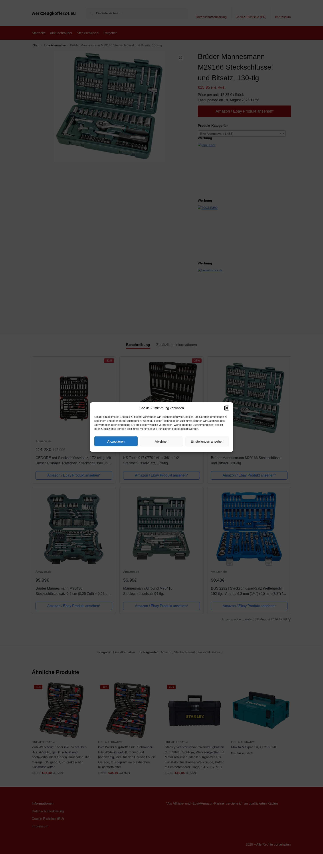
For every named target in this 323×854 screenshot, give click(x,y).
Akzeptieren (116, 441)
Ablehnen (161, 441)
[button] (226, 408)
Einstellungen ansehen (207, 441)
